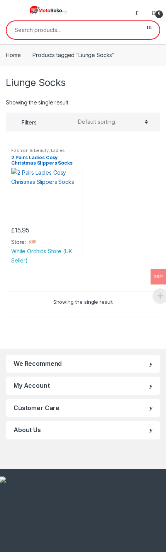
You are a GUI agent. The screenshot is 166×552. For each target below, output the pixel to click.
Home (13, 55)
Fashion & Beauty (30, 150)
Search (149, 30)
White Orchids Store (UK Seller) (41, 256)
